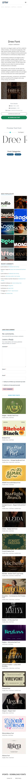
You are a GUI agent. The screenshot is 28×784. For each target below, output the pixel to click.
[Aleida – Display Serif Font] (14, 519)
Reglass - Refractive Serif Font (11, 642)
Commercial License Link (14, 113)
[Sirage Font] (20, 215)
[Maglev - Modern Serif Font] (14, 406)
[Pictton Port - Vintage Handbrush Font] (14, 451)
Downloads (13, 108)
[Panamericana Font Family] (20, 202)
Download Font (14, 117)
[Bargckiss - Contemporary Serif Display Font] (14, 586)
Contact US (9, 778)
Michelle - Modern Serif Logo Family (12, 573)
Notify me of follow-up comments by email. (14, 381)
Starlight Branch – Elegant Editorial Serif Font (14, 505)
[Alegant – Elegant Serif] (14, 701)
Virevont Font (6, 688)
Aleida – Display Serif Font (9, 529)
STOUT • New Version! (13, 290)
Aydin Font (10, 288)
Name (4, 369)
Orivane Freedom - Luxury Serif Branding (11, 665)
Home (2, 7)
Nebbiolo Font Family (14, 266)
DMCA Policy (18, 778)
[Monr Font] (20, 241)
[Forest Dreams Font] (14, 542)
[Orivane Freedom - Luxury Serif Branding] (14, 655)
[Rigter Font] (7, 241)
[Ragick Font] (7, 215)
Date (11, 106)
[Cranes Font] (20, 254)
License (8, 110)
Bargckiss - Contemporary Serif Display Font (13, 596)
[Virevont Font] (14, 679)
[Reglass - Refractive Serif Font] (14, 633)
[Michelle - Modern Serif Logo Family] (14, 564)
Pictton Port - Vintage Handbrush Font (13, 460)
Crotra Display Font (16, 283)
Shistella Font (9, 293)
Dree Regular (15, 140)
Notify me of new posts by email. (12, 385)
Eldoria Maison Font (8, 733)
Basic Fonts (7, 7)
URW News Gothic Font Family (12, 276)
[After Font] (7, 254)
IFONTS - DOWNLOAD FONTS (14, 774)
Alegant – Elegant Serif (9, 711)
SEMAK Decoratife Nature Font (11, 482)
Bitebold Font (6, 438)
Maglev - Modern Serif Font (10, 415)
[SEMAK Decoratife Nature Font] (14, 473)
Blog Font (11, 285)
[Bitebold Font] (14, 428)
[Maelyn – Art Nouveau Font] (14, 610)
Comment (5, 346)
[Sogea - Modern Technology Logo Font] (7, 228)
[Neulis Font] (7, 202)
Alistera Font (6, 755)
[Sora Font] (20, 228)
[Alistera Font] (14, 746)
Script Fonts (11, 462)
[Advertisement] (14, 25)
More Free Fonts (14, 395)
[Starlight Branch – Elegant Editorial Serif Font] (14, 495)
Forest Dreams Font (8, 551)
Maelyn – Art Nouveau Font (10, 620)
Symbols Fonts (17, 508)
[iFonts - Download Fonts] (6, 2)
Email (4, 375)
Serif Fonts (13, 7)
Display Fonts (5, 417)
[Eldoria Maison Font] (14, 724)
